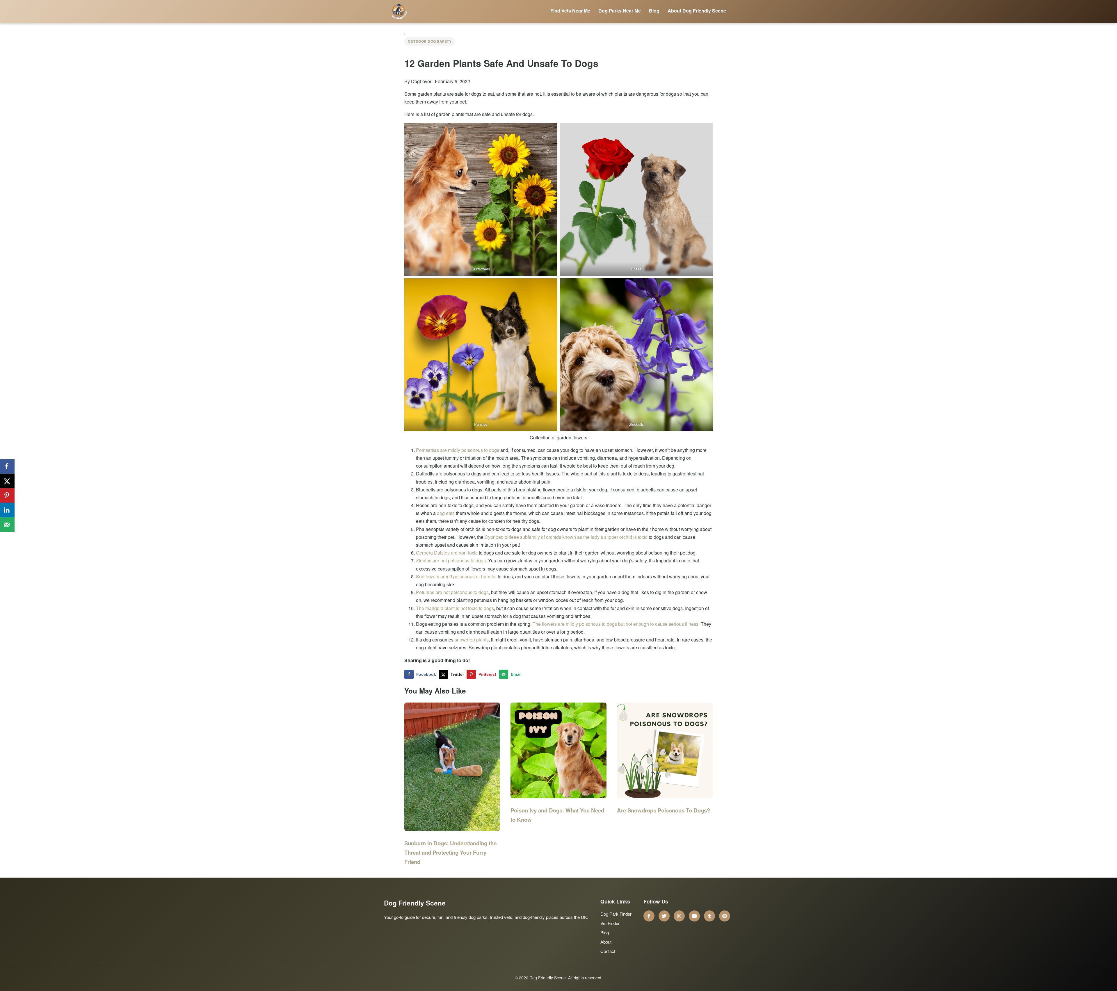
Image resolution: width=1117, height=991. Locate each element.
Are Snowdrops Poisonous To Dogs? (663, 810)
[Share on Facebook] (7, 466)
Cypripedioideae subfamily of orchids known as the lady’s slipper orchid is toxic (566, 537)
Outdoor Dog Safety (429, 41)
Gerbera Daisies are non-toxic (447, 552)
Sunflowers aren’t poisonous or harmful (456, 576)
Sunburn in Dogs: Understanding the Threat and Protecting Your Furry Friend (450, 852)
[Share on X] (7, 481)
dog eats (446, 513)
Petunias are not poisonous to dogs (452, 592)
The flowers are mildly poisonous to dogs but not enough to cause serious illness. (616, 624)
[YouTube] (694, 916)
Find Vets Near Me (570, 10)
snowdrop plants (472, 639)
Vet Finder (610, 923)
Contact (607, 951)
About (605, 942)
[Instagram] (679, 916)
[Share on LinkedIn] (7, 510)
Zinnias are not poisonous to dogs (451, 560)
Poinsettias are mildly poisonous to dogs (457, 450)
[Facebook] (648, 916)
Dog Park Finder (616, 914)
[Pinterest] (724, 916)
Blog (654, 10)
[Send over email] (7, 524)
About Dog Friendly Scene (697, 10)
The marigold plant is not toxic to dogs (455, 608)
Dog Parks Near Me (619, 10)
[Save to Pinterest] (7, 495)
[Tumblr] (709, 916)
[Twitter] (664, 916)
